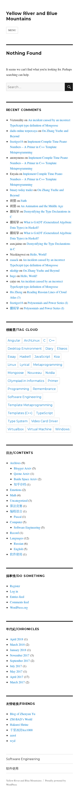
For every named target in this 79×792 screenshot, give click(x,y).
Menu (12, 30)
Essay (12, 356)
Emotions (15, 490)
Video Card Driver (44, 421)
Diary (49, 348)
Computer (16, 522)
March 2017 (17, 682)
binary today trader (21, 190)
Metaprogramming (47, 365)
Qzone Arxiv (22, 474)
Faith (24, 201)
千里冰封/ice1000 (21, 730)
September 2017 (20, 661)
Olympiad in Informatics (26, 381)
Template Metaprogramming (30, 405)
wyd (12, 741)
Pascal (17, 517)
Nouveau (34, 373)
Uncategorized (19, 500)
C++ (52, 340)
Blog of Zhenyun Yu (22, 714)
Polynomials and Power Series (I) (48, 303)
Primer (53, 381)
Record (14, 533)
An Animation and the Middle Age (42, 206)
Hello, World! (38, 254)
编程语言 (16, 511)
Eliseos (62, 348)
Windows (62, 429)
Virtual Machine (39, 429)
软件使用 (16, 554)
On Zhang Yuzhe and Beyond (41, 270)
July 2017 (16, 666)
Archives (15, 463)
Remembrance (44, 389)
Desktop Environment (25, 348)
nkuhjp (14, 270)
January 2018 (18, 650)
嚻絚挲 (14, 308)
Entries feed (17, 597)
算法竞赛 (16, 506)
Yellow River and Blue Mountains (24, 780)
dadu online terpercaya (23, 131)
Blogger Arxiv (22, 468)
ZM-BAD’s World (21, 719)
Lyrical (25, 365)
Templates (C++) (20, 413)
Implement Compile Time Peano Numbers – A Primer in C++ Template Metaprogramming (38, 146)
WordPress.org (19, 607)
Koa (57, 356)
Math (13, 495)
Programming (18, 389)
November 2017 (19, 655)
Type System (18, 421)
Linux (12, 365)
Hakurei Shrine (19, 724)
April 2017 (16, 677)
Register (15, 586)
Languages (16, 538)
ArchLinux (32, 340)
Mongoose (16, 373)
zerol (13, 735)
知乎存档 (20, 484)
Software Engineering (24, 397)
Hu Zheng (16, 292)
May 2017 (16, 671)
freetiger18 (16, 141)
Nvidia (50, 373)
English (18, 549)
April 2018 (16, 639)
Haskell (25, 356)
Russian (18, 543)
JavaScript (42, 356)
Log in (14, 591)
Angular (14, 340)
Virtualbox (16, 429)
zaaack (14, 260)
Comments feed (19, 602)
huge (13, 276)
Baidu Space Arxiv (25, 479)
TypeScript (44, 413)
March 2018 (17, 644)
